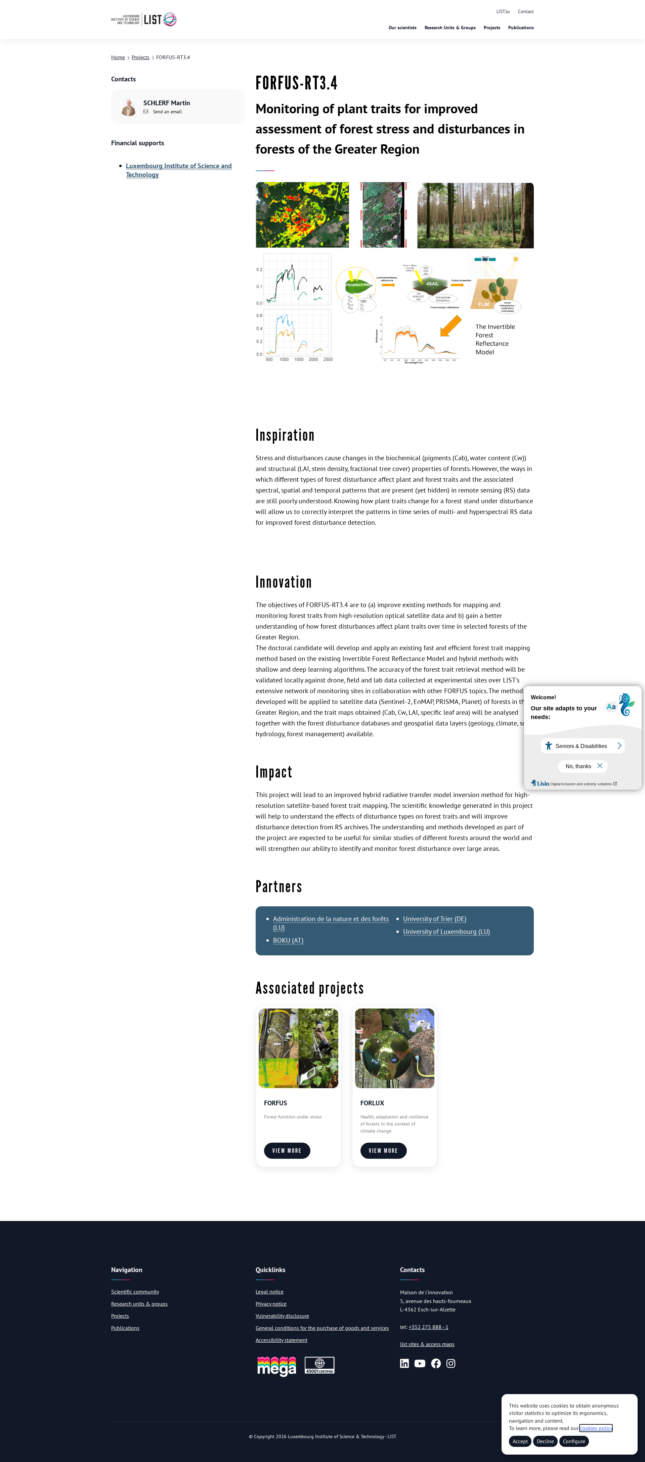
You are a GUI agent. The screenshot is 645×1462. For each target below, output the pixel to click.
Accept (520, 1441)
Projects (492, 28)
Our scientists (403, 28)
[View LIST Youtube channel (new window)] (420, 1363)
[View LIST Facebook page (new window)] (436, 1363)
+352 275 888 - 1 (428, 1326)
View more (287, 1150)
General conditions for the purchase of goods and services (322, 1328)
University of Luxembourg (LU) (446, 931)
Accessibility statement (281, 1340)
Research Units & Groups (450, 28)
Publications (521, 28)
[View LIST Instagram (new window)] (450, 1363)
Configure (574, 1441)
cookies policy (596, 1428)
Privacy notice (271, 1303)
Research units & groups (139, 1303)
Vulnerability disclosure (282, 1315)
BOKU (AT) (288, 940)
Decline (545, 1441)
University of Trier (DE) (435, 918)
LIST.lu (503, 11)
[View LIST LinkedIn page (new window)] (404, 1363)
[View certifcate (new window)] (320, 1372)
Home (118, 57)
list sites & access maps (427, 1344)
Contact (526, 11)
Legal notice (270, 1291)
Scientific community (135, 1291)
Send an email (167, 112)
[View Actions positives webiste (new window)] (277, 1376)
